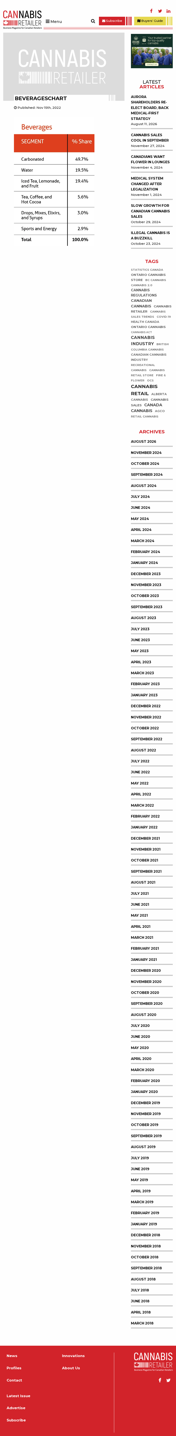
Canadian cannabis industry (149, 357)
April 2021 (140, 926)
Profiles (14, 1368)
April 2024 (141, 530)
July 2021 (140, 893)
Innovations (73, 1356)
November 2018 (146, 1246)
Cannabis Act (141, 332)
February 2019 (145, 1213)
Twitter (160, 11)
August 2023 (143, 618)
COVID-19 (164, 317)
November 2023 (146, 585)
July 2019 (140, 1158)
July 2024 (140, 497)
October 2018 (144, 1257)
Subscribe (113, 21)
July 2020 (140, 1026)
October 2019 (144, 1125)
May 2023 (140, 651)
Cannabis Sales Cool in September (150, 137)
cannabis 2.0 (141, 285)
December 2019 (145, 1103)
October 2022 (145, 728)
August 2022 (143, 750)
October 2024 (145, 464)
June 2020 (140, 1036)
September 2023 (146, 607)
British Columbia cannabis (150, 347)
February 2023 (145, 684)
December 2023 (146, 574)
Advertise (16, 1408)
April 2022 (141, 794)
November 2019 (146, 1114)
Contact (14, 1380)
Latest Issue (18, 1396)
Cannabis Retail (144, 390)
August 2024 (143, 486)
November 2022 (146, 717)
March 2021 (142, 937)
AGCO (160, 411)
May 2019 (139, 1180)
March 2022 (142, 805)
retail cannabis (144, 416)
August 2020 (143, 1015)
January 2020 (144, 1092)
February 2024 (145, 552)
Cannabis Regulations (144, 293)
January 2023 (144, 695)
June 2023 (140, 640)
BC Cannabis (155, 280)
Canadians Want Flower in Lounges (150, 159)
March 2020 (142, 1070)
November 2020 (146, 982)
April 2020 (141, 1059)
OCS (150, 380)
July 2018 (140, 1290)
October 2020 (145, 993)
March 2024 (142, 541)
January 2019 (144, 1224)
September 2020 (146, 1003)
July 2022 (140, 761)
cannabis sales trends (148, 314)
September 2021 (146, 871)
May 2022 (140, 783)
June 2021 (140, 904)
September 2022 (146, 739)
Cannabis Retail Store (148, 373)
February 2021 (145, 948)
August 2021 (143, 882)
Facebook (151, 11)
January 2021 (144, 959)
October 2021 (144, 860)
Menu (56, 22)
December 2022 (146, 706)
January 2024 (144, 563)
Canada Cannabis (146, 408)
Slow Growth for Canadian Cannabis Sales (150, 211)
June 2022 (140, 772)
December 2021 (145, 838)
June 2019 (140, 1169)
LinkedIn (168, 11)
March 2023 (142, 673)
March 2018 (142, 1323)
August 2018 (143, 1279)
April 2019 (141, 1191)
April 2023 (141, 662)
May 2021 (139, 915)
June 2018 (140, 1301)
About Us (71, 1368)
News (12, 1356)
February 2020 (145, 1081)
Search (93, 21)
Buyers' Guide (151, 21)
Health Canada (145, 322)
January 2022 (144, 827)
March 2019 (142, 1202)
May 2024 (140, 519)
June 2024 (140, 507)
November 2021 (146, 849)
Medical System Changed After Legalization (147, 184)
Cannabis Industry (143, 341)
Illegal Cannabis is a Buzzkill (150, 235)
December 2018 (145, 1235)
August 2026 (143, 441)
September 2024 (147, 474)
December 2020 (146, 970)
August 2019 (143, 1147)
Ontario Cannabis (148, 327)
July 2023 (140, 629)
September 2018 (146, 1268)
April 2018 (141, 1312)
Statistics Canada (147, 270)
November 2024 (146, 453)
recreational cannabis (143, 368)
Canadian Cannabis (141, 303)
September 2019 (146, 1136)
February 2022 (145, 816)
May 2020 (140, 1048)
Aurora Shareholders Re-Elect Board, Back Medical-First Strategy (150, 108)
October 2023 (145, 596)
